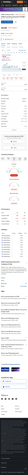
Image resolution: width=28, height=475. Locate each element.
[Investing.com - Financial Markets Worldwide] (8, 2)
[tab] (8, 159)
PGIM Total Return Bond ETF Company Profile (10, 263)
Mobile (2, 408)
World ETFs (15, 5)
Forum (20, 43)
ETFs (2, 5)
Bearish (15, 141)
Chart (8, 43)
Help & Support (18, 411)
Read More (3, 273)
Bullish (15, 147)
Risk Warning (3, 467)
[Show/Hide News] (9, 50)
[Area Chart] (4, 50)
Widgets (3, 414)
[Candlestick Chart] (2, 50)
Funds (21, 5)
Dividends (21, 47)
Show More (14, 129)
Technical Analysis (7, 154)
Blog (2, 406)
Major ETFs (8, 5)
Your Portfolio (4, 411)
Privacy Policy (4, 462)
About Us (17, 406)
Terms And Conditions (5, 458)
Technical (14, 43)
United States (23, 286)
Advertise (17, 408)
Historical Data (15, 47)
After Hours (5, 35)
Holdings (8, 47)
